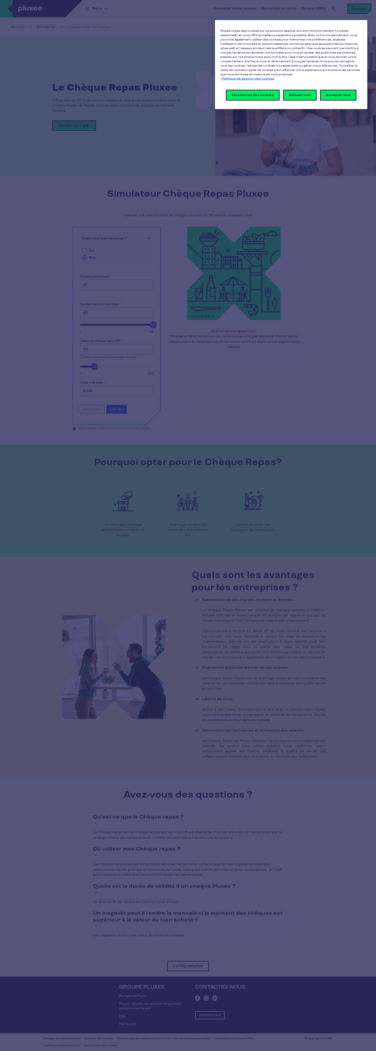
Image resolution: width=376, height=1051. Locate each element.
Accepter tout (338, 95)
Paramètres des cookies (253, 95)
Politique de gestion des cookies (248, 79)
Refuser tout (300, 95)
